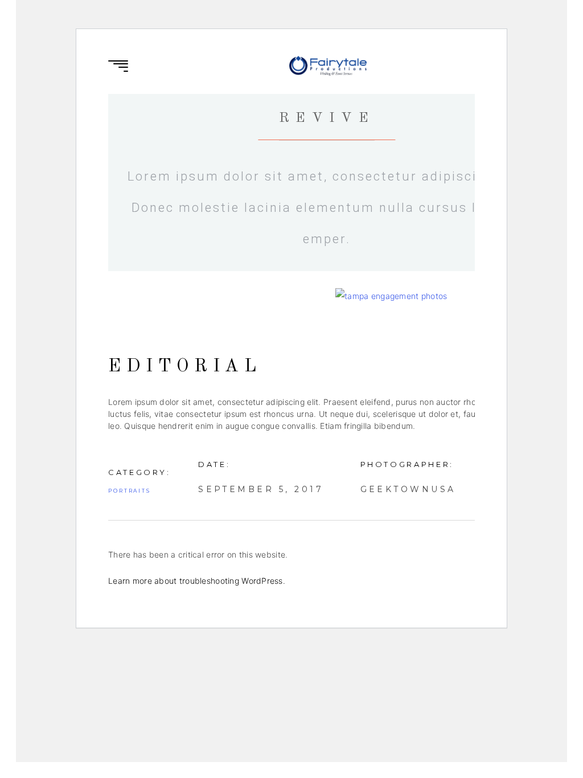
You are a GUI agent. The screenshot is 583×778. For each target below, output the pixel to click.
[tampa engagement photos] (440, 296)
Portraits (129, 491)
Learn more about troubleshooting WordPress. (196, 580)
